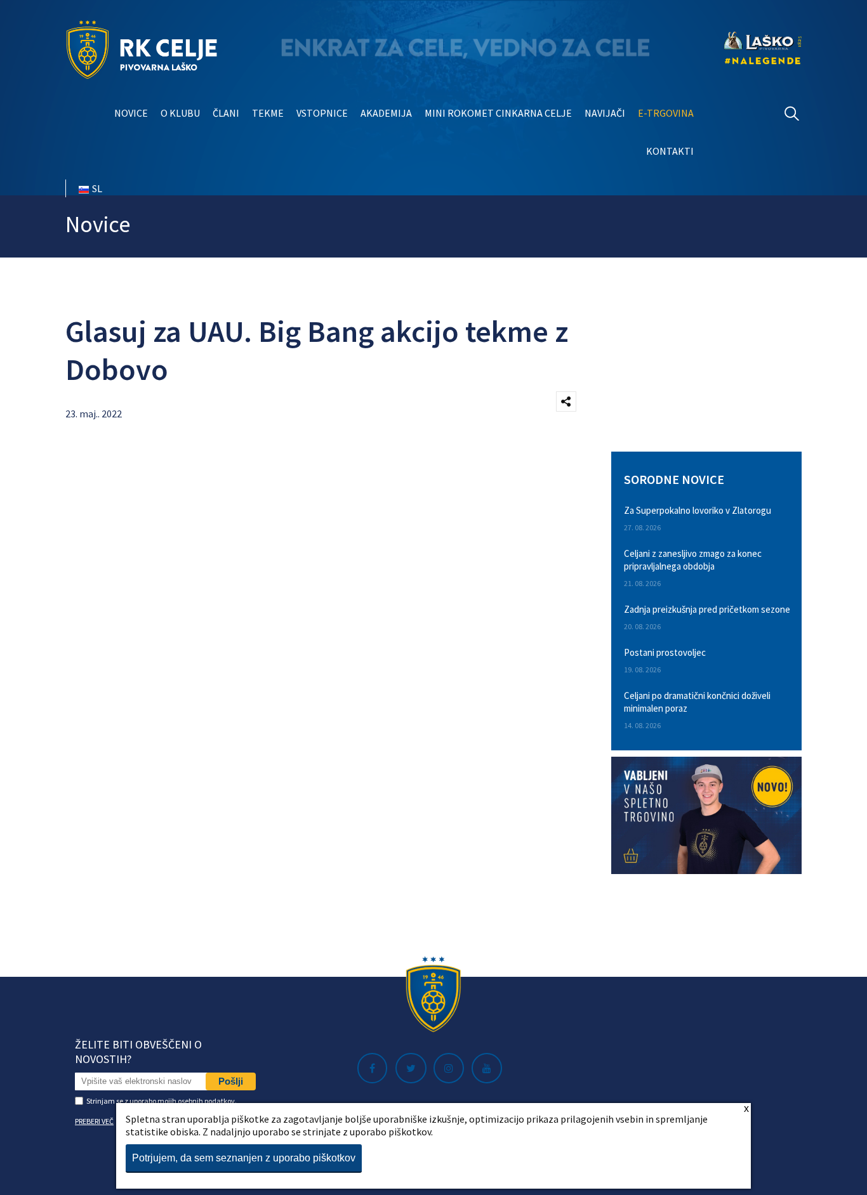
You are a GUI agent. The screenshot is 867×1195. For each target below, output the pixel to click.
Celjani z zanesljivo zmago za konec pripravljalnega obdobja (693, 559)
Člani (226, 113)
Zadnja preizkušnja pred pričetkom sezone (707, 609)
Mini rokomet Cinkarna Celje (498, 113)
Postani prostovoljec (665, 652)
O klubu (180, 113)
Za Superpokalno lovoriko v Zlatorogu (697, 510)
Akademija (386, 113)
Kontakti (670, 151)
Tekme (268, 113)
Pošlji (230, 1081)
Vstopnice (322, 113)
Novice (131, 113)
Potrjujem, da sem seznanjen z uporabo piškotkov (243, 1158)
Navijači (605, 113)
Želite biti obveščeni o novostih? (138, 1051)
